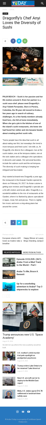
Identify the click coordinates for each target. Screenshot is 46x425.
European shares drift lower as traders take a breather (12, 241)
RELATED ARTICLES (12, 252)
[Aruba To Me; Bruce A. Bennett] (9, 274)
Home (5, 9)
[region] (23, 82)
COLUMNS (6, 265)
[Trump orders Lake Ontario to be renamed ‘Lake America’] (9, 368)
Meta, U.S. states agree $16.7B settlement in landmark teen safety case (30, 393)
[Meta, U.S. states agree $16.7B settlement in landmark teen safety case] (9, 394)
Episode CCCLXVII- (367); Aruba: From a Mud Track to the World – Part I (29, 262)
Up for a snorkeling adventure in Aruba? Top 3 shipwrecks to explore (29, 286)
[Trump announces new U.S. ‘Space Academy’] (23, 316)
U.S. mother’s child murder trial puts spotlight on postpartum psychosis (28, 355)
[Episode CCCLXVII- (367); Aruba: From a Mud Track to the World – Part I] (9, 262)
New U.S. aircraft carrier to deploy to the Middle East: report (28, 380)
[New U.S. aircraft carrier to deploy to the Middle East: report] (9, 381)
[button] (23, 82)
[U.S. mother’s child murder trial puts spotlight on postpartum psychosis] (9, 356)
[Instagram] (17, 411)
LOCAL (11, 9)
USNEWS (6, 330)
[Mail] (23, 411)
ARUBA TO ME (7, 278)
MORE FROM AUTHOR (32, 252)
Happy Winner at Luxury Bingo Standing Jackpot (33, 239)
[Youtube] (29, 411)
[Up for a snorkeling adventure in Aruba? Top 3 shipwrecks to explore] (9, 286)
